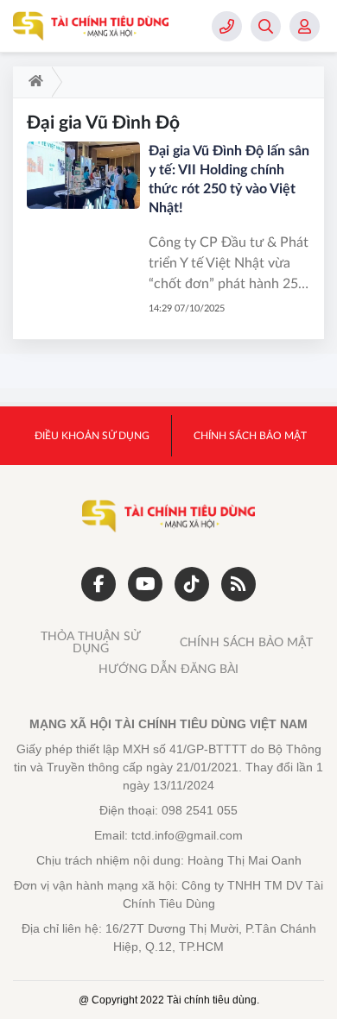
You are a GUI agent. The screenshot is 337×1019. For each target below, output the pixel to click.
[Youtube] (145, 584)
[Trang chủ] (32, 81)
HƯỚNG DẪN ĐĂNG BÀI (168, 670)
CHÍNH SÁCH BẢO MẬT (246, 643)
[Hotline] (226, 26)
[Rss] (238, 584)
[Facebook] (98, 584)
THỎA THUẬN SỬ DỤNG (91, 643)
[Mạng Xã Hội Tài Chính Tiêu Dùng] (90, 26)
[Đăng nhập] (304, 26)
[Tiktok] (192, 584)
